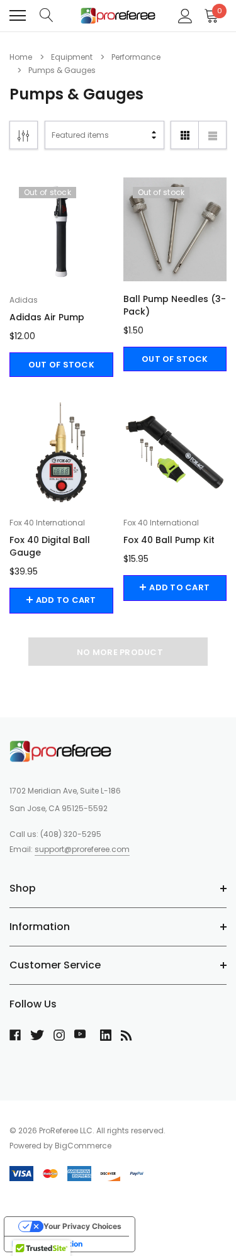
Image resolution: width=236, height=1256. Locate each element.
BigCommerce (83, 1145)
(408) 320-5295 (70, 834)
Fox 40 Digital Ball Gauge (49, 546)
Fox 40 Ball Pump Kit (169, 540)
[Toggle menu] (17, 15)
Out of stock (61, 365)
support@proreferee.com (82, 849)
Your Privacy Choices (82, 1226)
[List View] (212, 135)
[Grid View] (185, 135)
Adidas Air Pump (46, 317)
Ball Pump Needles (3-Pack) (174, 305)
